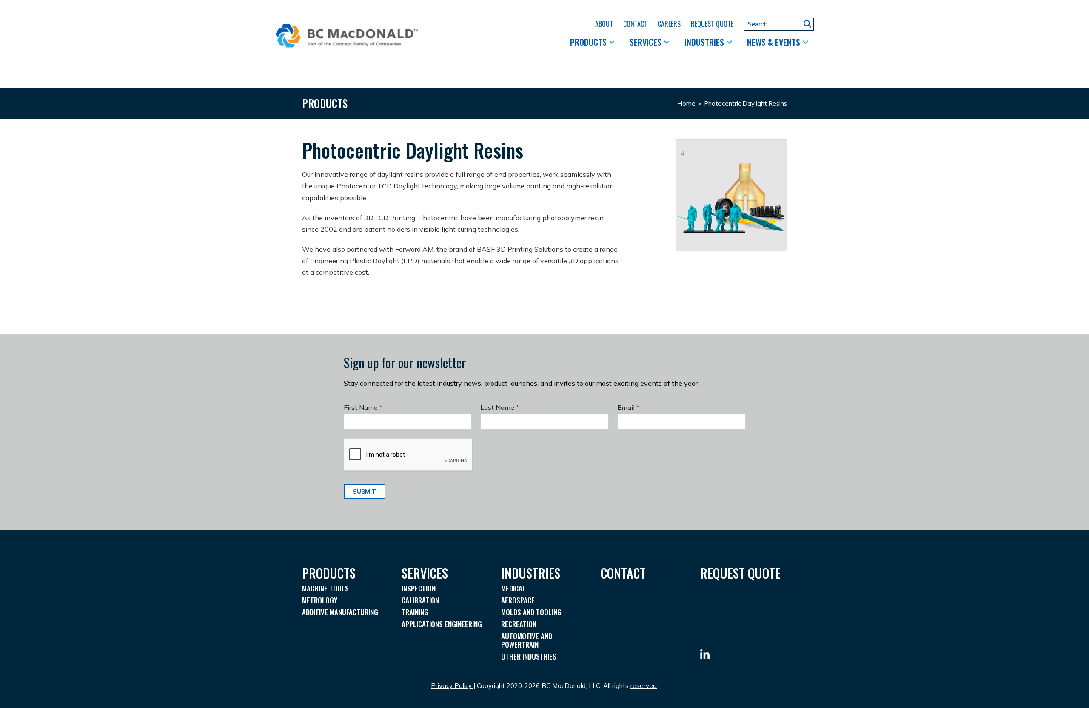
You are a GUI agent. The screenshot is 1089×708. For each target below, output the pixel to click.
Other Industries (528, 656)
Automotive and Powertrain (526, 640)
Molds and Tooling (531, 612)
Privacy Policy (451, 686)
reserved (643, 686)
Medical (513, 588)
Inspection (419, 588)
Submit (364, 491)
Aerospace (518, 600)
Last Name (499, 407)
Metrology (319, 600)
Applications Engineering (442, 624)
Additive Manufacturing (340, 612)
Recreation (518, 624)
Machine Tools (325, 588)
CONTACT (623, 573)
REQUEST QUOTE (740, 573)
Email (628, 407)
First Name (363, 407)
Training (415, 612)
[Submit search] (807, 24)
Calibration (420, 600)
